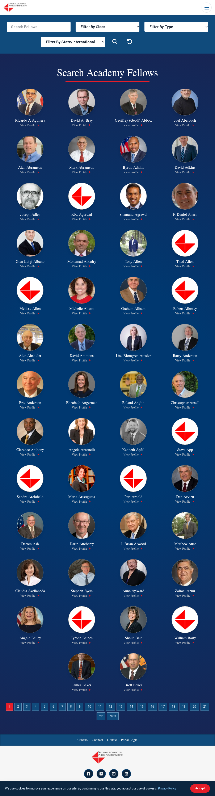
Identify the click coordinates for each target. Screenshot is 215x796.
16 (152, 706)
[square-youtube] (113, 773)
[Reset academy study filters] (129, 42)
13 (121, 706)
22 (101, 716)
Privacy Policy (167, 788)
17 (163, 706)
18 (173, 706)
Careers (82, 739)
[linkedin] (126, 773)
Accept (200, 788)
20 (194, 706)
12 (110, 706)
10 (89, 706)
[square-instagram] (101, 773)
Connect (97, 739)
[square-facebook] (88, 773)
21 (205, 706)
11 (100, 706)
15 (142, 706)
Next (113, 716)
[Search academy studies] (115, 42)
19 (184, 706)
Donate (112, 739)
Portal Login (129, 739)
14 (131, 706)
